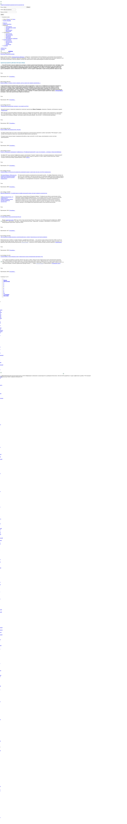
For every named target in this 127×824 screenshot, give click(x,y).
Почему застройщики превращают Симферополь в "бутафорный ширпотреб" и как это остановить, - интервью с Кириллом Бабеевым (31, 151)
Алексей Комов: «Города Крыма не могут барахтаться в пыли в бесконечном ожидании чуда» (22, 256)
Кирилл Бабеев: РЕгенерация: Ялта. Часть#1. (11, 129)
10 (3, 293)
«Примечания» (58, 242)
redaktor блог (3, 48)
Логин (2, 9)
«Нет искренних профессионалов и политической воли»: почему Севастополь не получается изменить (24, 236)
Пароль (2, 12)
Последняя (6, 295)
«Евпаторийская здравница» (18, 56)
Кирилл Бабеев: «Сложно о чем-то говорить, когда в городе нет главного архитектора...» (21, 82)
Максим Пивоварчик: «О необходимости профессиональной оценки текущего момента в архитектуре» (24, 193)
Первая (5, 280)
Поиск (2, 7)
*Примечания (4, 110)
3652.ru (27, 157)
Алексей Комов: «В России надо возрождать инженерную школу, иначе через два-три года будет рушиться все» (26, 171)
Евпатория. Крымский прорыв (7, 54)
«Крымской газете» (56, 263)
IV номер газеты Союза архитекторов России (11, 216)
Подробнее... (12, 76)
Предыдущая (6, 281)
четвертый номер (10, 220)
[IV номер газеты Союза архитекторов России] (1, 221)
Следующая (6, 294)
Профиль (3, 49)
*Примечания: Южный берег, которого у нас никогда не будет (15, 106)
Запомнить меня (5, 17)
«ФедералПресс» (59, 90)
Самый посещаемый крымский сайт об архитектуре (12, 4)
